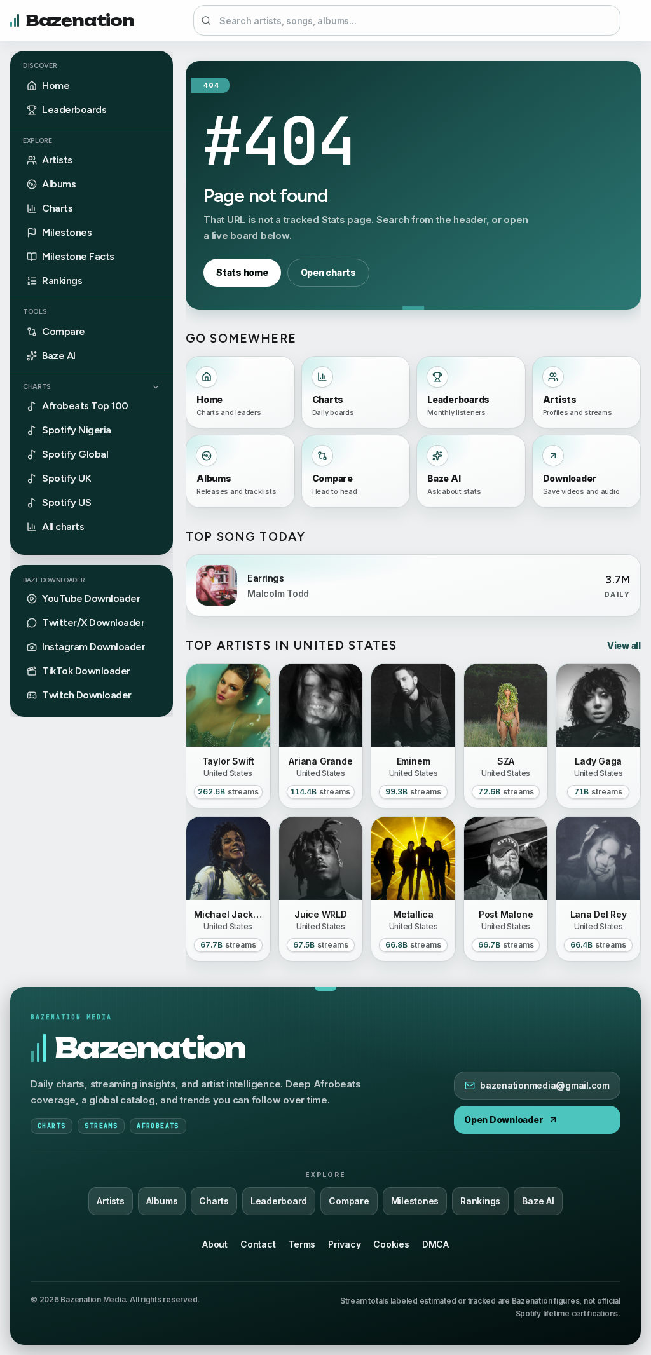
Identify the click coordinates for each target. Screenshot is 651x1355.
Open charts (328, 272)
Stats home (242, 272)
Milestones (415, 1200)
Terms (301, 1244)
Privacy (344, 1244)
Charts (37, 387)
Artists (110, 1200)
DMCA (435, 1244)
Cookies (391, 1244)
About (215, 1244)
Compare (349, 1200)
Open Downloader (503, 1119)
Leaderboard (278, 1200)
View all (624, 645)
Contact (257, 1244)
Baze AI (538, 1200)
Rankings (480, 1200)
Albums (162, 1200)
